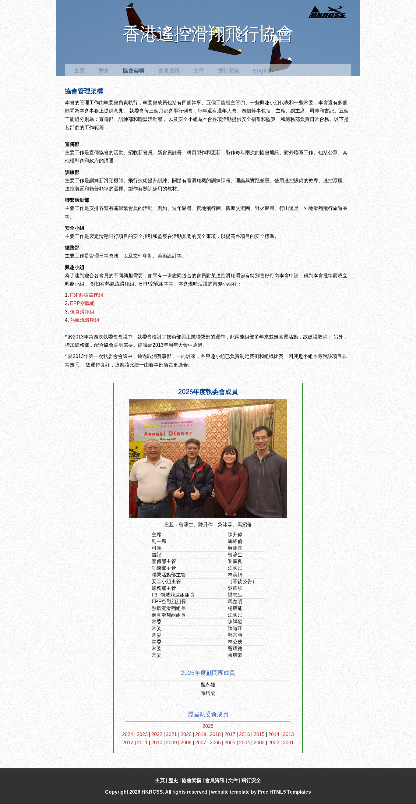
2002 (273, 742)
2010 (156, 742)
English (263, 71)
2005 (229, 742)
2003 (259, 742)
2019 (200, 734)
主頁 (79, 71)
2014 (273, 734)
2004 (244, 742)
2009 (171, 742)
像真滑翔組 (82, 311)
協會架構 (134, 71)
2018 (215, 734)
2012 (127, 742)
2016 (244, 734)
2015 (259, 734)
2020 (186, 734)
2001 (288, 742)
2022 (156, 734)
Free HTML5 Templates (284, 792)
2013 (288, 734)
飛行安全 (229, 71)
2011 (142, 742)
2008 (186, 742)
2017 (229, 734)
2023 (142, 734)
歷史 (103, 71)
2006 (215, 742)
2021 (171, 734)
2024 (127, 734)
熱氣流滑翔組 (84, 320)
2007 (200, 742)
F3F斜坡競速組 (86, 295)
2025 (208, 726)
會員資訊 (169, 71)
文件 (198, 71)
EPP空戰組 (82, 303)
